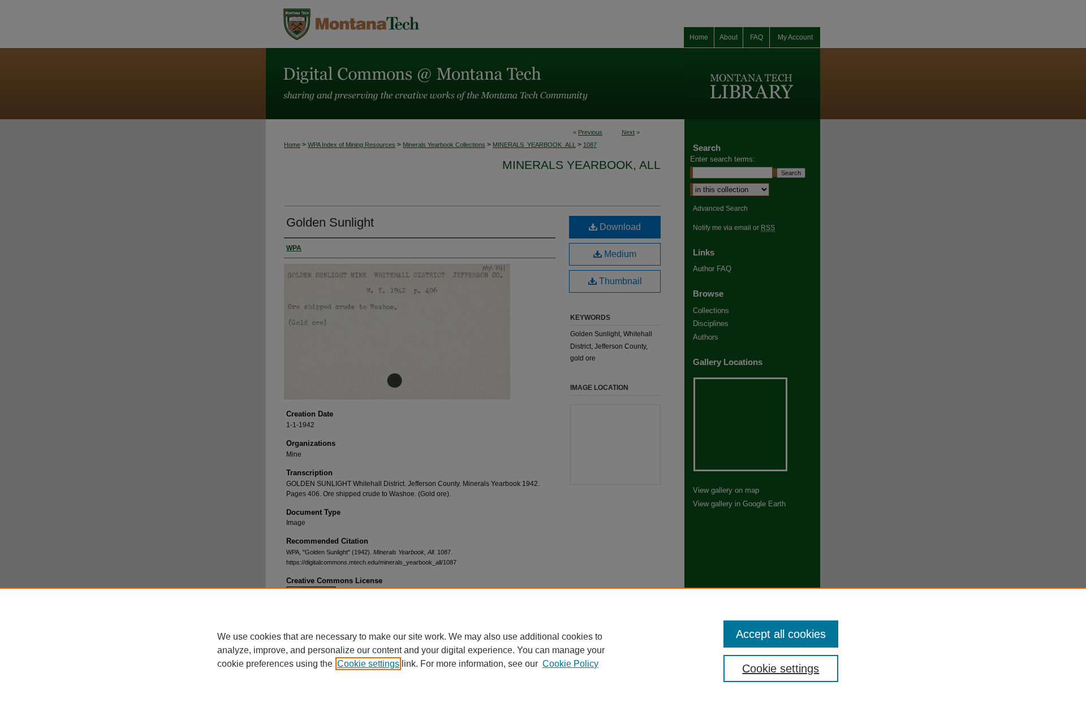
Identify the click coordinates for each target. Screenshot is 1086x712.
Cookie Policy (570, 663)
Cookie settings (368, 663)
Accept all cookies (781, 634)
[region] (543, 650)
